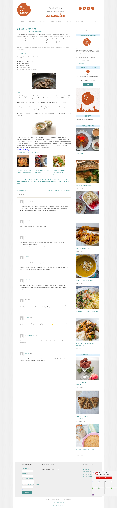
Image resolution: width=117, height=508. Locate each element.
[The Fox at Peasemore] (88, 171)
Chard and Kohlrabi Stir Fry (87, 311)
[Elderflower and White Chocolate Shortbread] (88, 435)
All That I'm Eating (41, 10)
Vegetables (65, 181)
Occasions (29, 181)
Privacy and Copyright (58, 502)
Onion (35, 181)
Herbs (66, 179)
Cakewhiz (27, 317)
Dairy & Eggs (52, 179)
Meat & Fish (21, 181)
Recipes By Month (44, 181)
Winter (19, 183)
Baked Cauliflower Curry (86, 280)
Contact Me (87, 472)
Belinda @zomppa (29, 279)
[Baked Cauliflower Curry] (88, 266)
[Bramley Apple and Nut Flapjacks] (88, 402)
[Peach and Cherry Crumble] (88, 202)
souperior (27, 353)
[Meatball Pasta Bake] (88, 234)
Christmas (43, 179)
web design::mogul (58, 505)
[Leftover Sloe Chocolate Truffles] (88, 368)
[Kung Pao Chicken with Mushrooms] (88, 329)
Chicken (37, 179)
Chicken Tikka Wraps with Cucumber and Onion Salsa (59, 172)
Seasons (53, 181)
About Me (86, 469)
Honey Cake (80, 153)
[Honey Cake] (88, 139)
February (60, 179)
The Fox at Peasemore (84, 185)
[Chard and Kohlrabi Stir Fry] (88, 297)
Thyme (59, 181)
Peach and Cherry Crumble (86, 217)
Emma (26, 256)
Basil (26, 179)
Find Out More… (80, 63)
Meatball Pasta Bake (84, 248)
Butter (31, 179)
